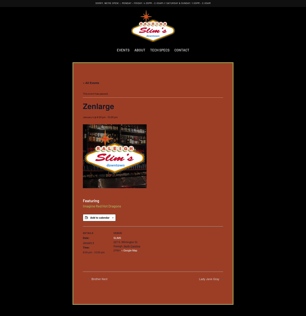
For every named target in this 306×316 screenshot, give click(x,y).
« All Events (91, 83)
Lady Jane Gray (209, 279)
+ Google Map (129, 250)
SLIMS (117, 238)
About (139, 50)
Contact (181, 50)
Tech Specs (160, 50)
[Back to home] (153, 26)
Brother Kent (99, 279)
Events (123, 50)
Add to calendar (99, 217)
